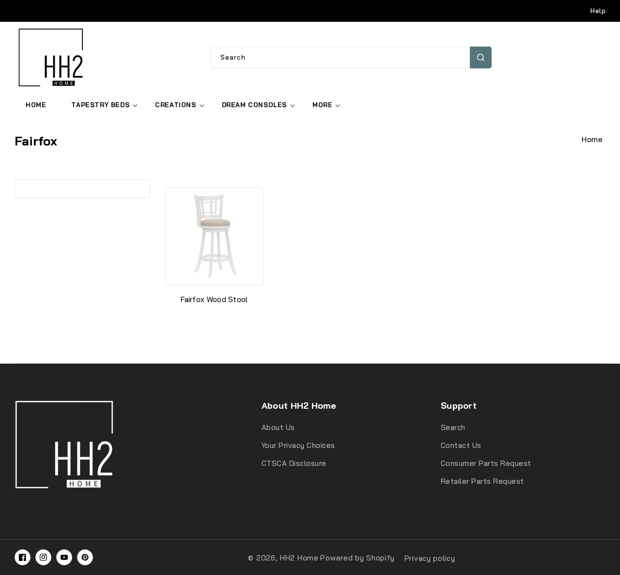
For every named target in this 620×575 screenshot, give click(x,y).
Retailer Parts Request (482, 481)
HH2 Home (299, 557)
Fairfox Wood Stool (214, 299)
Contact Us (461, 445)
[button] (100, 105)
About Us (278, 427)
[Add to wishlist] (259, 201)
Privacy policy (429, 558)
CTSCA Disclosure (294, 463)
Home (592, 139)
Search (481, 57)
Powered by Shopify (357, 557)
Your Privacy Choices (298, 445)
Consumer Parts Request (486, 463)
